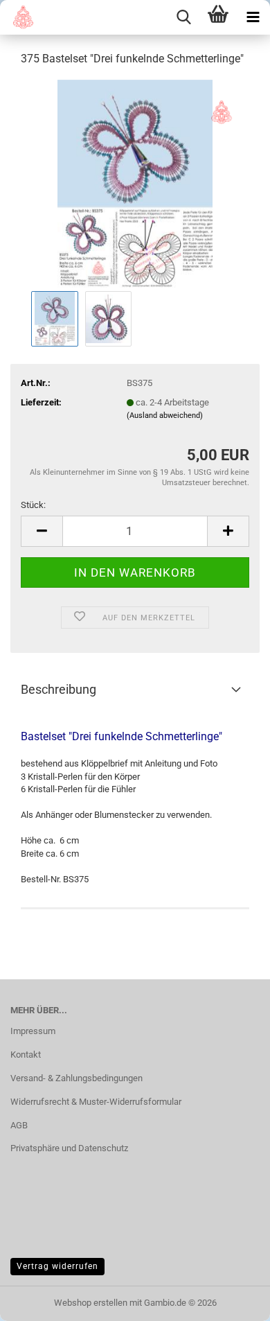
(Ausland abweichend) (165, 415)
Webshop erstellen (90, 1302)
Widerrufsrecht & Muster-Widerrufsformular (95, 1101)
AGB (19, 1125)
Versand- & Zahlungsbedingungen (76, 1078)
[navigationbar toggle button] (252, 17)
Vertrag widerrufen (57, 1266)
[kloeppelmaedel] (18, 17)
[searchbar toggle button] (183, 17)
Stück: (33, 505)
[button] (41, 531)
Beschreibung (58, 689)
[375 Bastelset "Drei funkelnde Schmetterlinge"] (135, 182)
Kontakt (25, 1054)
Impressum (32, 1031)
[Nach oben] (232, 1300)
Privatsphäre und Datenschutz (69, 1148)
